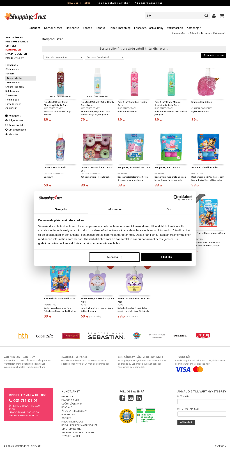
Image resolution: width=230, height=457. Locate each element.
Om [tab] (169, 209)
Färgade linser (13, 104)
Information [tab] (115, 209)
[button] (222, 15)
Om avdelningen (17, 129)
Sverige (220, 446)
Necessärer (13, 82)
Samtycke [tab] (61, 209)
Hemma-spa (12, 99)
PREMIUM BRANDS (16, 41)
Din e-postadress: (188, 409)
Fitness (100, 28)
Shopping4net (179, 33)
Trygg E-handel (70, 436)
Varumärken (175, 28)
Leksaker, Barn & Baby (148, 28)
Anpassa (112, 257)
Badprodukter (219, 33)
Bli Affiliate (68, 414)
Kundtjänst (14, 115)
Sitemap (35, 446)
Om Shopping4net (71, 429)
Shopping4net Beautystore (78, 432)
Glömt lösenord (71, 404)
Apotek (87, 28)
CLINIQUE (11, 108)
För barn (205, 33)
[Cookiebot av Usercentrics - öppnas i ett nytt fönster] (176, 197)
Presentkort (14, 58)
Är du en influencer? (74, 411)
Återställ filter (214, 55)
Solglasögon (12, 91)
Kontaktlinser (53, 28)
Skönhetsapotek (14, 86)
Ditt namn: (183, 396)
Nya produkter (16, 54)
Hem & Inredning (119, 28)
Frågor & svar (15, 120)
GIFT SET (10, 45)
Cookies (66, 418)
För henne (11, 65)
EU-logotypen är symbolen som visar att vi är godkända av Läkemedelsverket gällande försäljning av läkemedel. (142, 362)
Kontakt (66, 407)
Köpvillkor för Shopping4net (79, 425)
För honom (11, 69)
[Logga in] (214, 15)
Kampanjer (194, 28)
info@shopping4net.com (23, 415)
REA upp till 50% (78, 3)
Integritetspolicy (72, 422)
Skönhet (34, 28)
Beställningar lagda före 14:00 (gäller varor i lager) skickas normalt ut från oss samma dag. (85, 360)
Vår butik (13, 134)
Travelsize (11, 95)
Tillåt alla (166, 257)
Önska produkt (16, 125)
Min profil (67, 396)
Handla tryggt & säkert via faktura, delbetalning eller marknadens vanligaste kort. (200, 360)
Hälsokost (72, 28)
